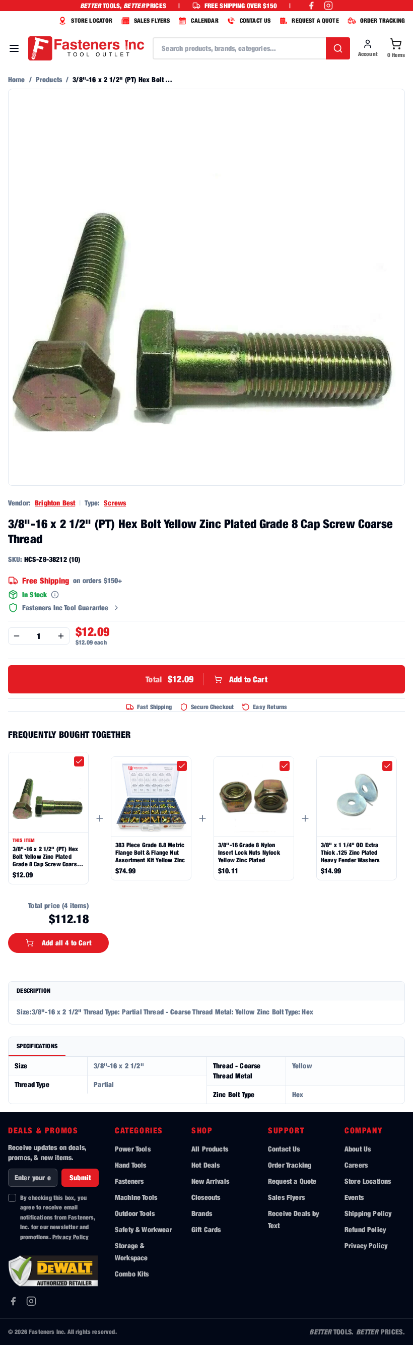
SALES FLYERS (152, 20)
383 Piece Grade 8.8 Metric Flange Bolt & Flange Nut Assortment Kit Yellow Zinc (150, 852)
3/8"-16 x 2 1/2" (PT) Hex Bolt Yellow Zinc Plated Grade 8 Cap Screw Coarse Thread (46, 856)
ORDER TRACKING (382, 20)
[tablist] (206, 1047)
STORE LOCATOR (91, 20)
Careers (356, 1165)
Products (49, 79)
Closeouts (205, 1197)
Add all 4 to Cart (66, 942)
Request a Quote (292, 1181)
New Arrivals (210, 1181)
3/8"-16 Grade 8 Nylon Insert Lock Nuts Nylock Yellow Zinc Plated (249, 852)
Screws (115, 502)
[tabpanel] (206, 1080)
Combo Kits (132, 1273)
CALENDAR (204, 20)
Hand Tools (131, 1165)
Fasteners (129, 1181)
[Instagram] (31, 1301)
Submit (80, 1177)
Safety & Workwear (143, 1229)
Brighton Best (55, 502)
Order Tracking (289, 1165)
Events (354, 1197)
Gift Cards (206, 1229)
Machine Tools (136, 1197)
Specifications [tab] (37, 1046)
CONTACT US (255, 20)
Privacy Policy (70, 1237)
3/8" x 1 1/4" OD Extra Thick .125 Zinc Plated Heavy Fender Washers (350, 852)
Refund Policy (365, 1229)
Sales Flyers (286, 1197)
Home (16, 79)
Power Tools (133, 1148)
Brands (201, 1213)
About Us (358, 1148)
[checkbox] (79, 761)
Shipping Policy (368, 1213)
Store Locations (368, 1181)
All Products (209, 1148)
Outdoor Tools (135, 1213)
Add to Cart (206, 679)
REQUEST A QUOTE (315, 20)
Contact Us (284, 1148)
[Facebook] (13, 1301)
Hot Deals (205, 1165)
